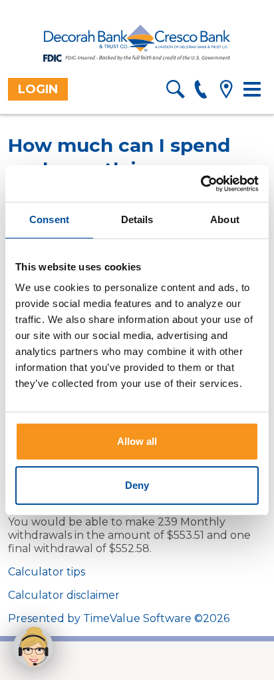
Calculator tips (46, 571)
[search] (175, 91)
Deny (137, 485)
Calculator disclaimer (64, 595)
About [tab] (224, 219)
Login (38, 89)
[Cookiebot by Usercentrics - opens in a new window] (200, 183)
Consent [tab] (49, 219)
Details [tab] (137, 219)
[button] (33, 647)
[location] (226, 91)
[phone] (200, 91)
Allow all (137, 441)
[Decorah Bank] (137, 44)
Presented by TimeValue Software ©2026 (118, 618)
